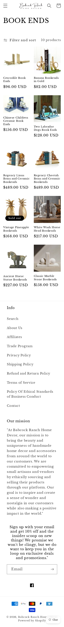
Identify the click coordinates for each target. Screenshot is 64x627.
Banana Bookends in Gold (46, 79)
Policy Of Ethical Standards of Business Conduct (30, 394)
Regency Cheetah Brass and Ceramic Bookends (47, 179)
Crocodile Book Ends (14, 79)
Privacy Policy (19, 355)
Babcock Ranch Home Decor (38, 617)
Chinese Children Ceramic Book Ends (15, 121)
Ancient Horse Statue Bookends (15, 278)
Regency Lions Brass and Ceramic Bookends (16, 179)
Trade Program (20, 346)
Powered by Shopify (32, 620)
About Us (14, 328)
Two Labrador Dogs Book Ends (45, 128)
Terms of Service (21, 383)
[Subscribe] (52, 569)
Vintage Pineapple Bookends (16, 229)
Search (12, 319)
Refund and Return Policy (28, 373)
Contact (13, 406)
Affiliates (14, 337)
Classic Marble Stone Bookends (45, 277)
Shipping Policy (20, 364)
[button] (5, 5)
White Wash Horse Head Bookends (47, 229)
